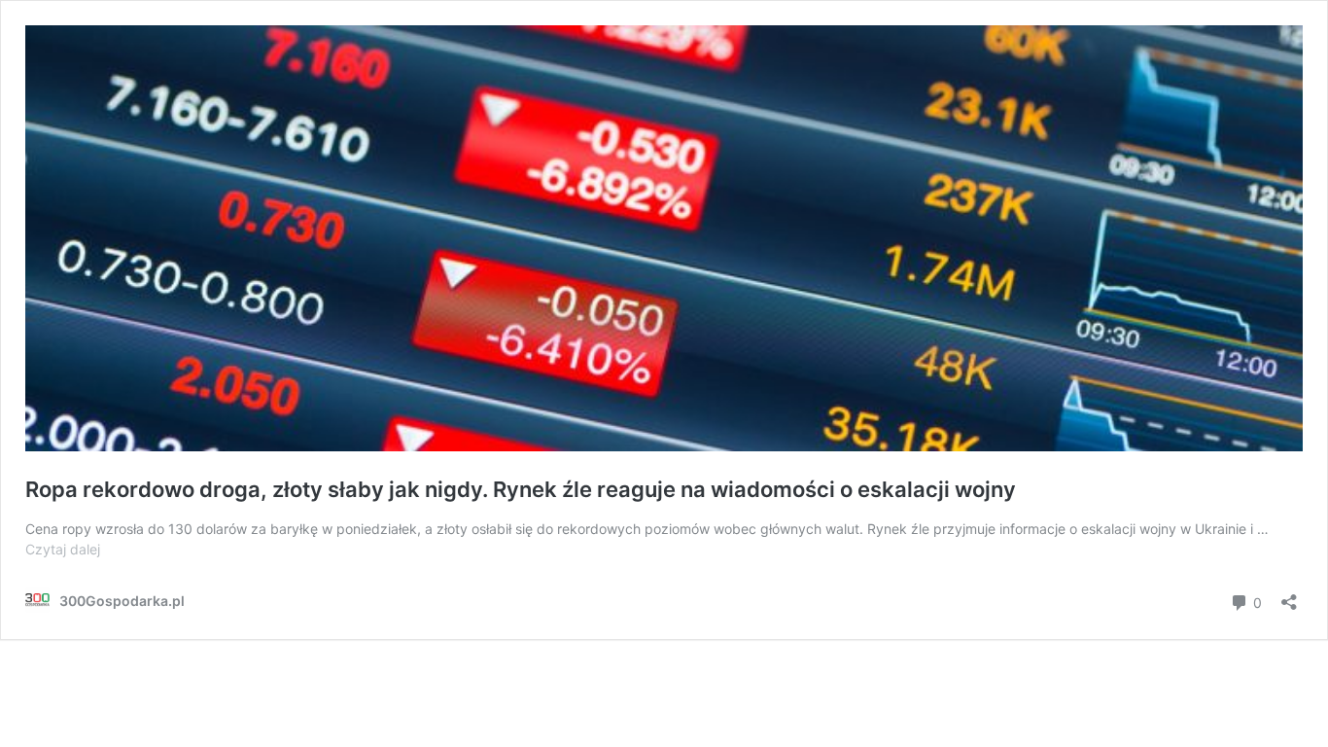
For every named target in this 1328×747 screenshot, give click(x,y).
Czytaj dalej (62, 549)
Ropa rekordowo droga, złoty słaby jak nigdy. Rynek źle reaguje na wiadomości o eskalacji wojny (520, 489)
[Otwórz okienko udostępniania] (1289, 596)
